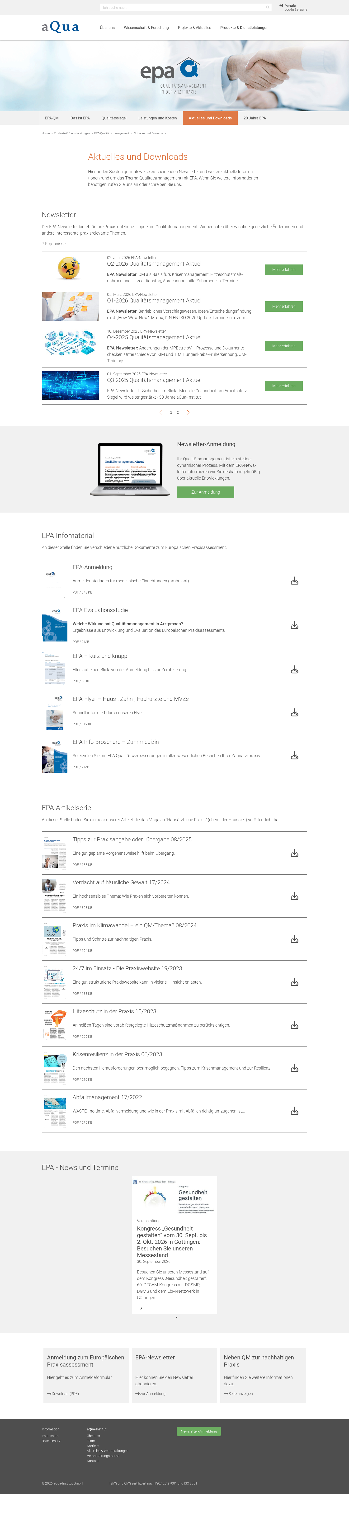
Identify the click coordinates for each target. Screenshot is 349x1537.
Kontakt (93, 1461)
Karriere (93, 1446)
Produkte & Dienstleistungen (72, 133)
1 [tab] (176, 1317)
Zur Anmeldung (205, 492)
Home (46, 133)
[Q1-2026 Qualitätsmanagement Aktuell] (70, 306)
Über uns (93, 1436)
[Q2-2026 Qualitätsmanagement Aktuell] (70, 269)
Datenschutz (51, 1441)
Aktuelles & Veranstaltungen (107, 1451)
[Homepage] (60, 30)
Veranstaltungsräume (103, 1456)
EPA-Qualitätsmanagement (111, 133)
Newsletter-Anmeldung (199, 1431)
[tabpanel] (174, 1245)
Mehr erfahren (284, 269)
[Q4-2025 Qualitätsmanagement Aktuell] (70, 343)
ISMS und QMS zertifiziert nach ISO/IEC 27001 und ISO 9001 (153, 1483)
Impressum (50, 1436)
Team (91, 1441)
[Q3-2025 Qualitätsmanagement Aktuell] (70, 385)
